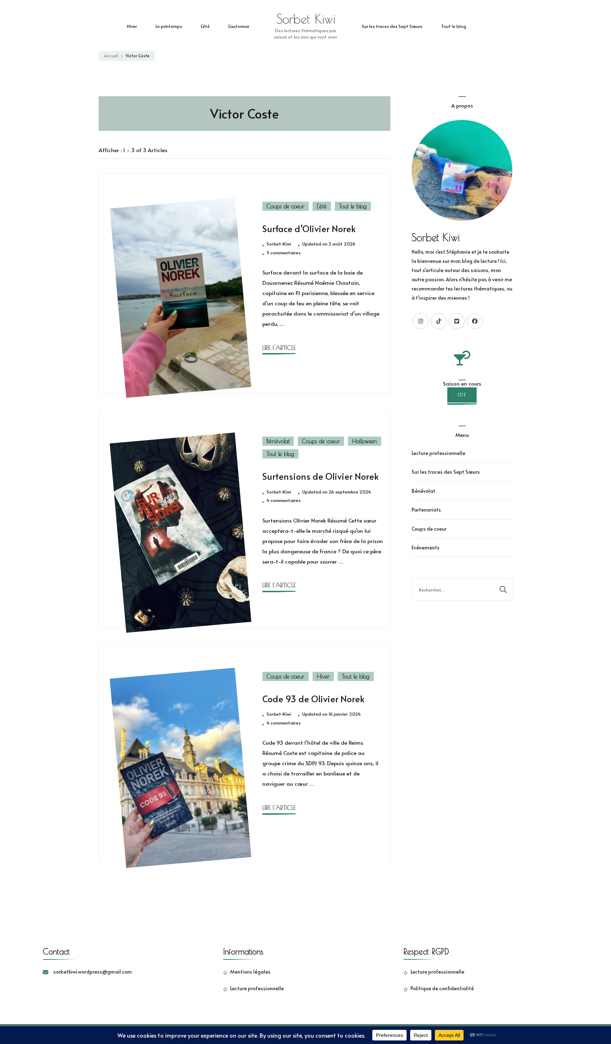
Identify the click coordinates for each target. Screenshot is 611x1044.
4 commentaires (284, 500)
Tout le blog (453, 26)
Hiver (132, 26)
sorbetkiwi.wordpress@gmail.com (92, 971)
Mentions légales (250, 971)
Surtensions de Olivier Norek (320, 476)
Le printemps (169, 26)
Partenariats (426, 509)
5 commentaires (284, 253)
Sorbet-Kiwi (279, 244)
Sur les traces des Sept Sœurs (392, 26)
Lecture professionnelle (438, 453)
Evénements (426, 547)
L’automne (238, 26)
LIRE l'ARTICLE (279, 347)
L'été (322, 206)
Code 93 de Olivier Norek (313, 699)
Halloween (364, 441)
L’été (205, 26)
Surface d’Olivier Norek (309, 229)
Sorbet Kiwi (305, 18)
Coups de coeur (285, 206)
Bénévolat (278, 441)
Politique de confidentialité (442, 988)
